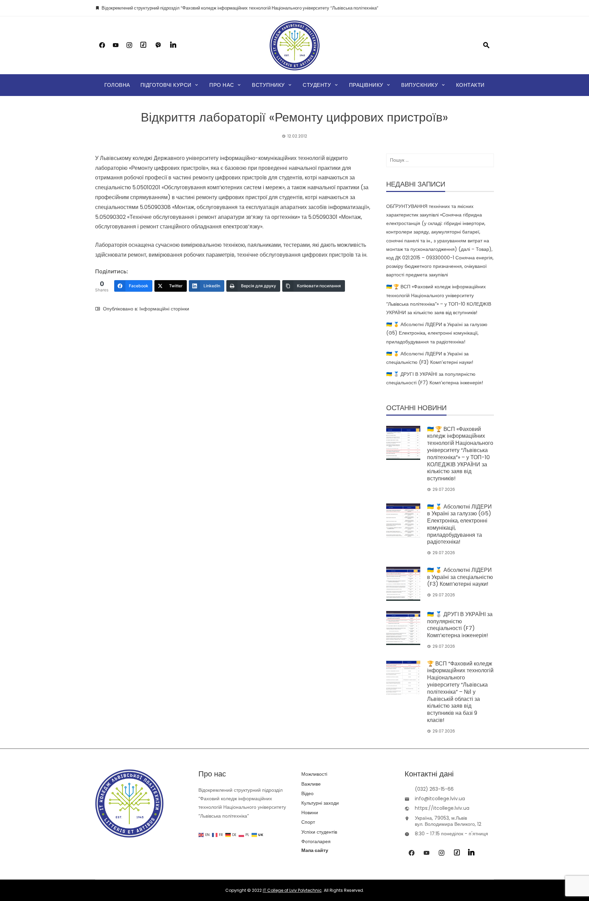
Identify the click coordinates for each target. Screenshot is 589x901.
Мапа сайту (314, 850)
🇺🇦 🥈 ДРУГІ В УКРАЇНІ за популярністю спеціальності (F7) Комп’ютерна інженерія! (460, 624)
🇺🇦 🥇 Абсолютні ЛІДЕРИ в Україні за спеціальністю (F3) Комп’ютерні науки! (460, 577)
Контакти (470, 85)
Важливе (311, 784)
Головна (117, 85)
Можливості (314, 774)
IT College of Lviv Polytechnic (292, 890)
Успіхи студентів (319, 831)
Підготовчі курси (166, 85)
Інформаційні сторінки (164, 308)
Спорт (308, 822)
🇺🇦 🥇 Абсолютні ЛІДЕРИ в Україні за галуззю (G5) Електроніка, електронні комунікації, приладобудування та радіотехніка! (436, 333)
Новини (309, 812)
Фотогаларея (316, 841)
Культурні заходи (320, 803)
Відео (307, 793)
